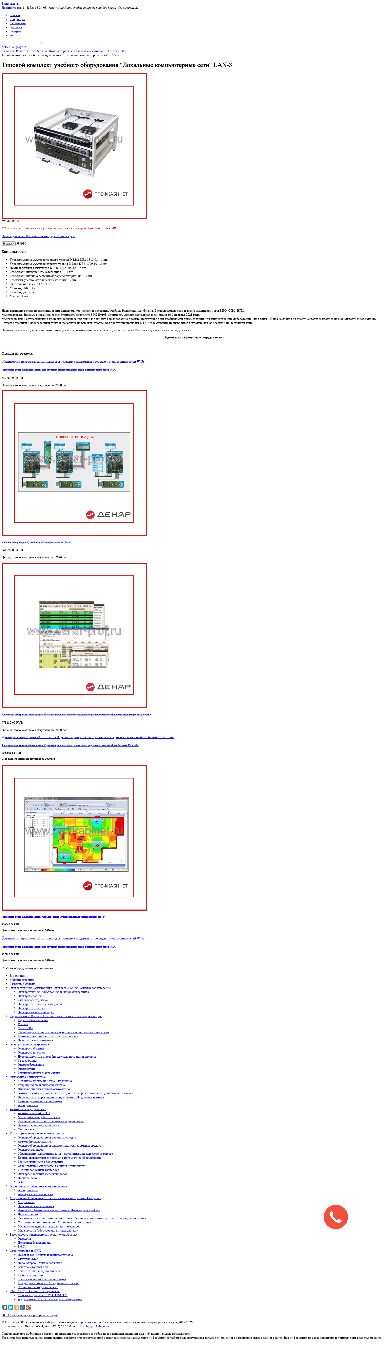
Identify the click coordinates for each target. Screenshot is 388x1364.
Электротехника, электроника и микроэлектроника (53, 992)
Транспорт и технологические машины (37, 1133)
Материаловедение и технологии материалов (49, 1226)
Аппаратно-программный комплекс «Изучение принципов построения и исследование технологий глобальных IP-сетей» (70, 745)
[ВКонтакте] (4, 1307)
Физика (23, 1024)
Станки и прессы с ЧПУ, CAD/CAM (42, 1295)
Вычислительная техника (35, 1040)
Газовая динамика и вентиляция (40, 1101)
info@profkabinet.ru (96, 1326)
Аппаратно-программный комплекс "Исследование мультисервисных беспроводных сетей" (53, 916)
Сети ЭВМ (118, 51)
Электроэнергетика (31, 1052)
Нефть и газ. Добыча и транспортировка (46, 1255)
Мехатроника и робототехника (39, 1117)
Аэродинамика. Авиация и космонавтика (38, 1186)
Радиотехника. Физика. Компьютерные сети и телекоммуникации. (56, 1016)
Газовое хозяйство (30, 1275)
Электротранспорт (30, 1149)
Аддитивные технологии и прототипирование (50, 1299)
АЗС (21, 1182)
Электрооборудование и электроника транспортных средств (59, 1145)
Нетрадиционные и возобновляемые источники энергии (57, 1056)
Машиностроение (22, 980)
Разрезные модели (22, 984)
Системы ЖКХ (28, 1259)
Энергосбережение (31, 1064)
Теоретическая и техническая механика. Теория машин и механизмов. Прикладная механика (82, 1218)
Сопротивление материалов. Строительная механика (54, 1222)
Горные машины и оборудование (40, 1162)
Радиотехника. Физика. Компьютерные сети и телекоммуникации (61, 51)
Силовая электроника (33, 1000)
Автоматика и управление (28, 1109)
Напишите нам (12, 8)
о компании (18, 23)
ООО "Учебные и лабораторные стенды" (30, 1315)
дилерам (15, 31)
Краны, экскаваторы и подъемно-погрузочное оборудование (59, 1158)
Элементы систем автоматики (38, 1125)
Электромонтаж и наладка (36, 1012)
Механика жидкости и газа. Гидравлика (45, 1081)
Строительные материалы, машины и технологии (52, 1166)
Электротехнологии (31, 1008)
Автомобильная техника (35, 1141)
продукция (17, 19)
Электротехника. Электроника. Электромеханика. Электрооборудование (60, 988)
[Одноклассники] (16, 1307)
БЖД (21, 1247)
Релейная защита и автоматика (39, 1073)
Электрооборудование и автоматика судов (47, 1137)
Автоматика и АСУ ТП (34, 1113)
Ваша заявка (10, 3)
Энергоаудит (26, 1069)
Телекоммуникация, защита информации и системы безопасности (63, 1032)
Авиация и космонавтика (35, 1194)
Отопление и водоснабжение (38, 1287)
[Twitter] (10, 1307)
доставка (16, 27)
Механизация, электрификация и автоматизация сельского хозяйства (65, 1153)
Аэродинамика (28, 1105)
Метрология (26, 1202)
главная (15, 15)
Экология (24, 1238)
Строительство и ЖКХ (25, 1251)
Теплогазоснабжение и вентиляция (42, 1279)
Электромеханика (30, 996)
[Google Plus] (28, 1307)
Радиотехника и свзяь (33, 1020)
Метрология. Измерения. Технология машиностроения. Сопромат (55, 1198)
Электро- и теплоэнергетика (29, 1044)
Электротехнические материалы (40, 1004)
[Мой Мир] (22, 1307)
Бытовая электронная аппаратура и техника (48, 1036)
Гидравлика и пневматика (28, 1077)
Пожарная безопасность (34, 1242)
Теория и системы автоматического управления (51, 1121)
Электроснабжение (31, 1048)
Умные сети (26, 1129)
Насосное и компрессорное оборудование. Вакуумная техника (61, 1097)
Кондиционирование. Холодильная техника (48, 1283)
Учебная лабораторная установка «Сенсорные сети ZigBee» (36, 541)
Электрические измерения (36, 1206)
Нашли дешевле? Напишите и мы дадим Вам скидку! (38, 236)
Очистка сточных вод (33, 1267)
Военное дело (27, 1178)
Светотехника (27, 1060)
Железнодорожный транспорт (38, 1170)
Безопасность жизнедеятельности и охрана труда (43, 1234)
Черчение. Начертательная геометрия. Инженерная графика (59, 1210)
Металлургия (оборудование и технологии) (48, 1230)
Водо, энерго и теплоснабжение (40, 1263)
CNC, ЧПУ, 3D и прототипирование (35, 1291)
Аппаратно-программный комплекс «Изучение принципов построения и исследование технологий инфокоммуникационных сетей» (76, 714)
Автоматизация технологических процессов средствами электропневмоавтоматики (76, 1093)
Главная (7, 51)
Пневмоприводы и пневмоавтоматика (44, 1089)
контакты (16, 35)
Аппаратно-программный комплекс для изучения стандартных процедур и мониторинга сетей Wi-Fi (59, 369)
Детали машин (28, 1214)
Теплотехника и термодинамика (40, 1271)
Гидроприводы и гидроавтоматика (42, 1085)
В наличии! (18, 975)
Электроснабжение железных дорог (42, 1174)
